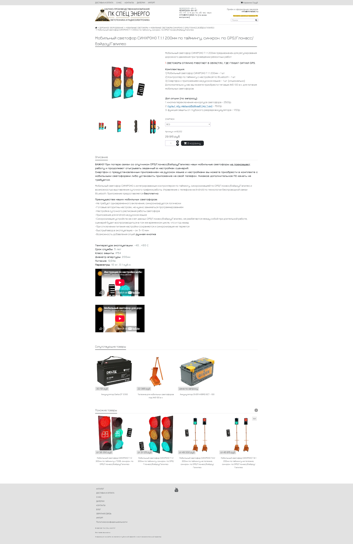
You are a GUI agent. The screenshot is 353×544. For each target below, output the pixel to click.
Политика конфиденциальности (111, 522)
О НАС (119, 3)
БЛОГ (98, 509)
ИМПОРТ (151, 3)
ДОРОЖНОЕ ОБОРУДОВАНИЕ (111, 28)
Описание (101, 157)
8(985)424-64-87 (188, 10)
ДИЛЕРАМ (141, 3)
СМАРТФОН (169, 119)
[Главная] (96, 28)
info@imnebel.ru (188, 15)
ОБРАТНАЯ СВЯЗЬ (103, 513)
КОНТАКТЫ (129, 3)
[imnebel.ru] (134, 15)
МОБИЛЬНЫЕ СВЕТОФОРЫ (137, 28)
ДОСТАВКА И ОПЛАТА (104, 3)
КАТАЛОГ (100, 489)
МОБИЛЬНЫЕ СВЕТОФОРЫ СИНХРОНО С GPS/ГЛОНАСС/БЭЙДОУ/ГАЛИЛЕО (182, 28)
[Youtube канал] (176, 490)
